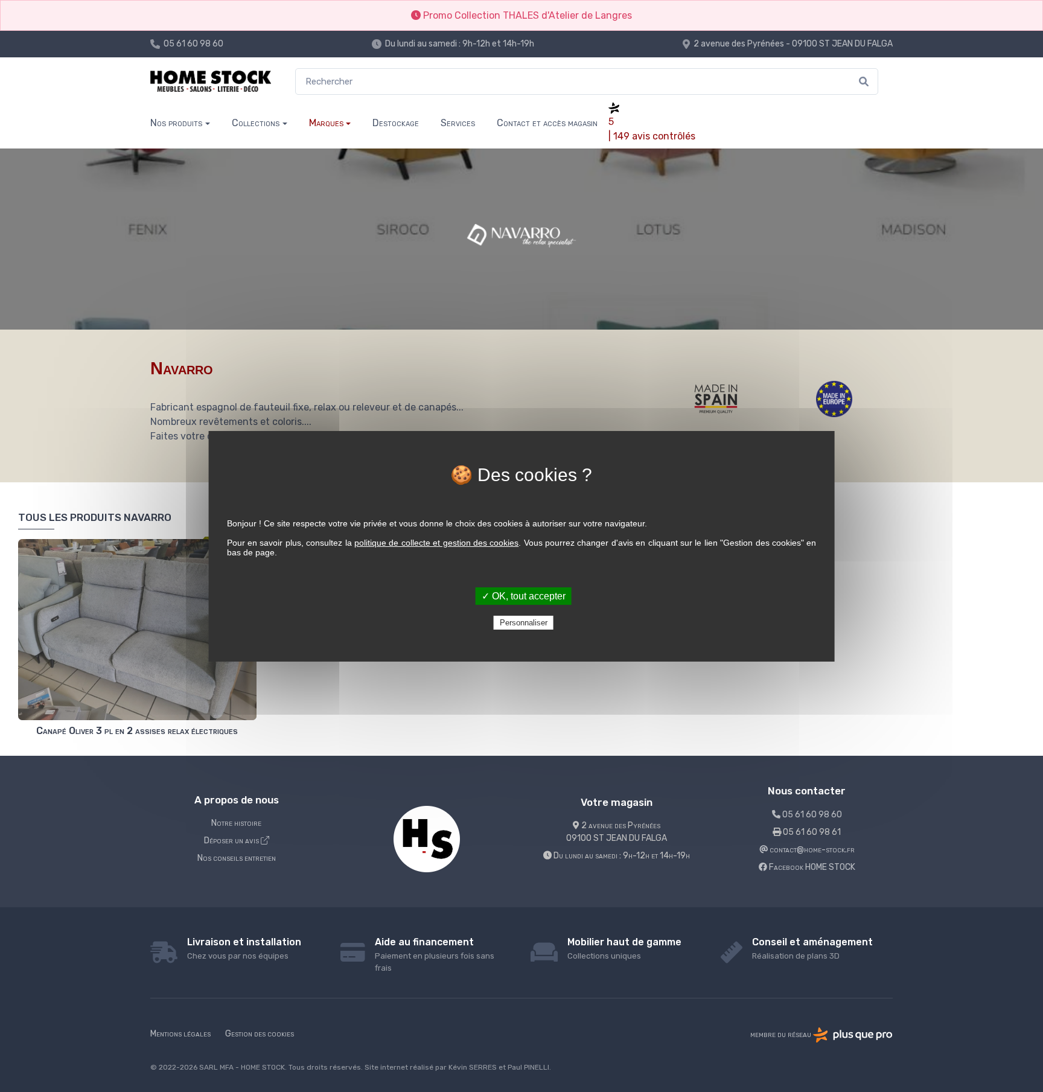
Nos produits (176, 123)
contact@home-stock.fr (811, 850)
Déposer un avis (232, 840)
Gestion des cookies (259, 1034)
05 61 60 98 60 (193, 44)
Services (458, 123)
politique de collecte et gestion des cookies (436, 543)
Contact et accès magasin (547, 123)
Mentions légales (180, 1034)
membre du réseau (781, 1034)
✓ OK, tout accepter (524, 596)
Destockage (395, 123)
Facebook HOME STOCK (811, 867)
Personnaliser (523, 622)
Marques (326, 123)
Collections (255, 123)
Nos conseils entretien (236, 858)
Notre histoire (236, 823)
